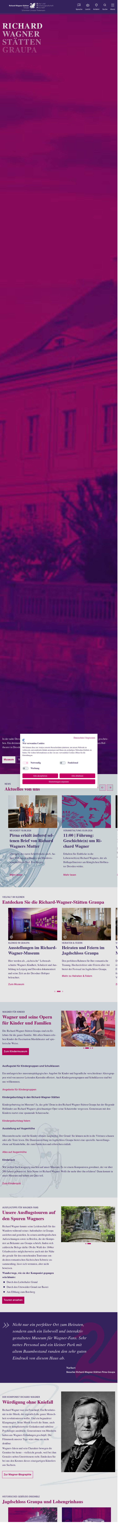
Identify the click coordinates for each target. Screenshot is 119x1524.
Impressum (90, 737)
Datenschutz (79, 737)
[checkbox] (25, 762)
